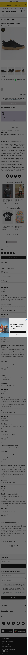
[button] (25, 192)
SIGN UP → (18, 332)
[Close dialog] (26, 318)
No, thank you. (18, 334)
